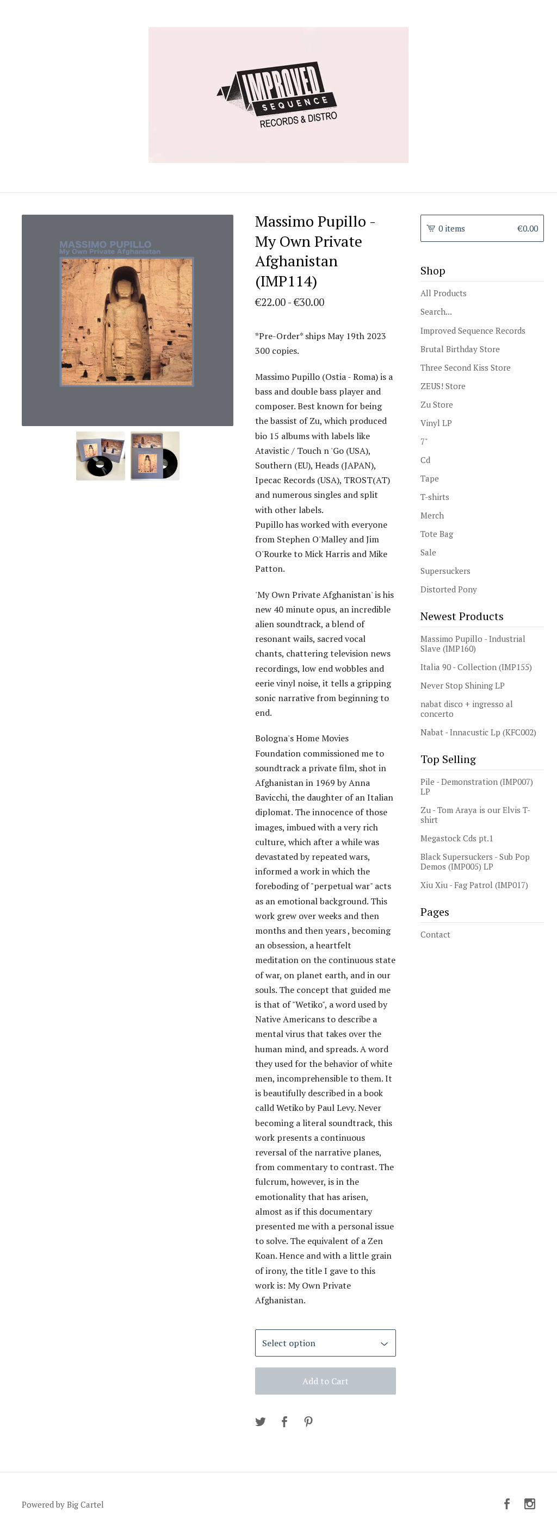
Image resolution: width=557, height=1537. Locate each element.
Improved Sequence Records (472, 330)
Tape (429, 478)
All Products (443, 293)
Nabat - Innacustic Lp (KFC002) (478, 732)
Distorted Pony (448, 589)
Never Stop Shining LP (462, 685)
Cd (425, 459)
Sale (428, 552)
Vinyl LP (436, 422)
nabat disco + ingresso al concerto (466, 708)
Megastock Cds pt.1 (456, 838)
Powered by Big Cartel (63, 1504)
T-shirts (434, 496)
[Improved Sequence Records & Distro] (278, 95)
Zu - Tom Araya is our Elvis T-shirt (475, 814)
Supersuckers (445, 570)
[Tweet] (260, 1422)
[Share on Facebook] (284, 1422)
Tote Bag (436, 533)
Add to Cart (325, 1381)
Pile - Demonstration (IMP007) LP (476, 786)
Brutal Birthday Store (460, 348)
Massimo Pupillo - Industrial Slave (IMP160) (472, 643)
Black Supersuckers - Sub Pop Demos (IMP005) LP (475, 861)
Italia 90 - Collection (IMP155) (476, 666)
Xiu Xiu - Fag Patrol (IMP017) (474, 884)
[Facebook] (507, 1504)
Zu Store (436, 404)
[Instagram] (529, 1504)
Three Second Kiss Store (465, 367)
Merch (432, 515)
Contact (435, 934)
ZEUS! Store (443, 385)
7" (424, 441)
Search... (436, 312)
